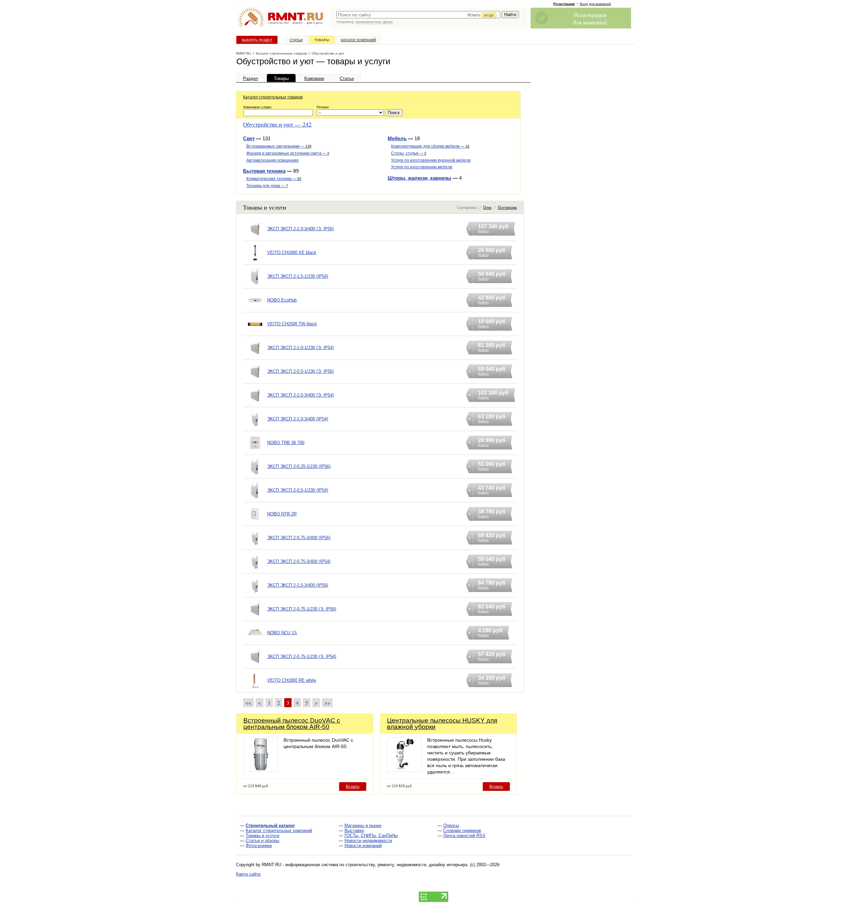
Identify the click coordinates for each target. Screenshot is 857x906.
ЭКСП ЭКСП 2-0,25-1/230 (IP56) (298, 466)
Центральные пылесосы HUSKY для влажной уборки (442, 723)
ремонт (298, 22)
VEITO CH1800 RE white (291, 680)
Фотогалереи (259, 845)
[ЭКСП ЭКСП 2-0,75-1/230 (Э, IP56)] (255, 617)
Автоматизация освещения (272, 160)
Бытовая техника (264, 171)
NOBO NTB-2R (282, 513)
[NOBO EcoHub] (255, 308)
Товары (321, 40)
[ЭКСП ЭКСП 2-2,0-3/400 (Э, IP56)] (255, 237)
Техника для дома (267, 185)
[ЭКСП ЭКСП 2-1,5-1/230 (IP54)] (255, 284)
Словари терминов (462, 830)
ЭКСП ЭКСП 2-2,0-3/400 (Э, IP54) (300, 395)
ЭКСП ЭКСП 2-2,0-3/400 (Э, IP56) (300, 228)
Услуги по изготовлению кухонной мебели (431, 160)
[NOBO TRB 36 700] (255, 451)
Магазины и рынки (362, 825)
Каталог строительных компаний (279, 830)
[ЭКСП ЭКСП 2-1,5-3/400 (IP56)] (255, 593)
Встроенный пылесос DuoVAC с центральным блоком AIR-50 (291, 723)
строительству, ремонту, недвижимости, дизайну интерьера (406, 864)
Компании (314, 78)
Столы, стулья (408, 153)
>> (327, 702)
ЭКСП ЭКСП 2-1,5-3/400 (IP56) (297, 585)
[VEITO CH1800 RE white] (255, 688)
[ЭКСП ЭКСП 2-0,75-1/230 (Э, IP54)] (255, 665)
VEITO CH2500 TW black (292, 323)
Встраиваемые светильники (278, 146)
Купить (353, 786)
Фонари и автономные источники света (287, 153)
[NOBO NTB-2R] (255, 522)
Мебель (397, 138)
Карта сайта (248, 874)
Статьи (296, 40)
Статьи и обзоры (262, 840)
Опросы (451, 825)
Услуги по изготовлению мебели (421, 167)
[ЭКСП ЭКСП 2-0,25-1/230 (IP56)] (255, 475)
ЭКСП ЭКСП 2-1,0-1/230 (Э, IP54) (300, 347)
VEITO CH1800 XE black (291, 252)
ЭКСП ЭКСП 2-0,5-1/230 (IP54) (297, 490)
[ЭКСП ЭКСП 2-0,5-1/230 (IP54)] (255, 498)
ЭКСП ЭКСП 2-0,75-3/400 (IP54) (298, 561)
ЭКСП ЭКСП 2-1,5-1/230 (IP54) (297, 276)
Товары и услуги (262, 835)
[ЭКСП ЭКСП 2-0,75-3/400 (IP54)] (255, 570)
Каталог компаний (358, 40)
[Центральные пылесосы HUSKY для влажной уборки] (404, 769)
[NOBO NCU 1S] (255, 641)
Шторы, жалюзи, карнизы (419, 178)
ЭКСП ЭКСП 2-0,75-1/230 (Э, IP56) (301, 608)
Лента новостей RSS (464, 835)
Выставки (354, 830)
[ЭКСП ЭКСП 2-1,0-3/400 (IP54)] (255, 427)
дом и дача (314, 22)
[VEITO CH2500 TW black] (255, 332)
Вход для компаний (595, 4)
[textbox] (418, 14)
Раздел (250, 78)
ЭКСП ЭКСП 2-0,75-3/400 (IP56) (298, 537)
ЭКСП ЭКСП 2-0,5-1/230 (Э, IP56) (300, 371)
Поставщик (507, 207)
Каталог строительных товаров (273, 97)
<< (248, 702)
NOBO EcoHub (282, 300)
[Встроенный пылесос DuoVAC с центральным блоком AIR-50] (261, 769)
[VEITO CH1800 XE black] (255, 261)
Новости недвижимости (368, 840)
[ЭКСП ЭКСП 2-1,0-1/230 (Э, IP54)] (255, 356)
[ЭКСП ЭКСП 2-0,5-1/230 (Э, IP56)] (255, 380)
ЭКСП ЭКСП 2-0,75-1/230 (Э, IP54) (301, 656)
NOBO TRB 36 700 (285, 442)
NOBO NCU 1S (282, 632)
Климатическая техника (273, 178)
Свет (249, 138)
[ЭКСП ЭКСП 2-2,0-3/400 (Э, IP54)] (255, 403)
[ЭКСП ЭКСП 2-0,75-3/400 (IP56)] (255, 546)
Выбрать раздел (257, 40)
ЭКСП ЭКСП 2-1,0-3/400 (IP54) (297, 418)
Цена (487, 207)
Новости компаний (363, 845)
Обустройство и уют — (277, 124)
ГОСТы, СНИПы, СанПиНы (371, 835)
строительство (278, 22)
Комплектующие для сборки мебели (430, 146)
